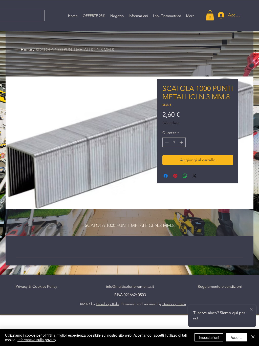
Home (26, 49)
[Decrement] (166, 142)
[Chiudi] (253, 337)
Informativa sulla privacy (36, 339)
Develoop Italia (107, 304)
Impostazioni (209, 337)
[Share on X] (194, 176)
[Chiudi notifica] (251, 309)
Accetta (237, 337)
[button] (210, 15)
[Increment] (182, 142)
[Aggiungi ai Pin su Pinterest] (175, 176)
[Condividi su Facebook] (166, 176)
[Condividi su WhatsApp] (185, 176)
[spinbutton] (174, 142)
